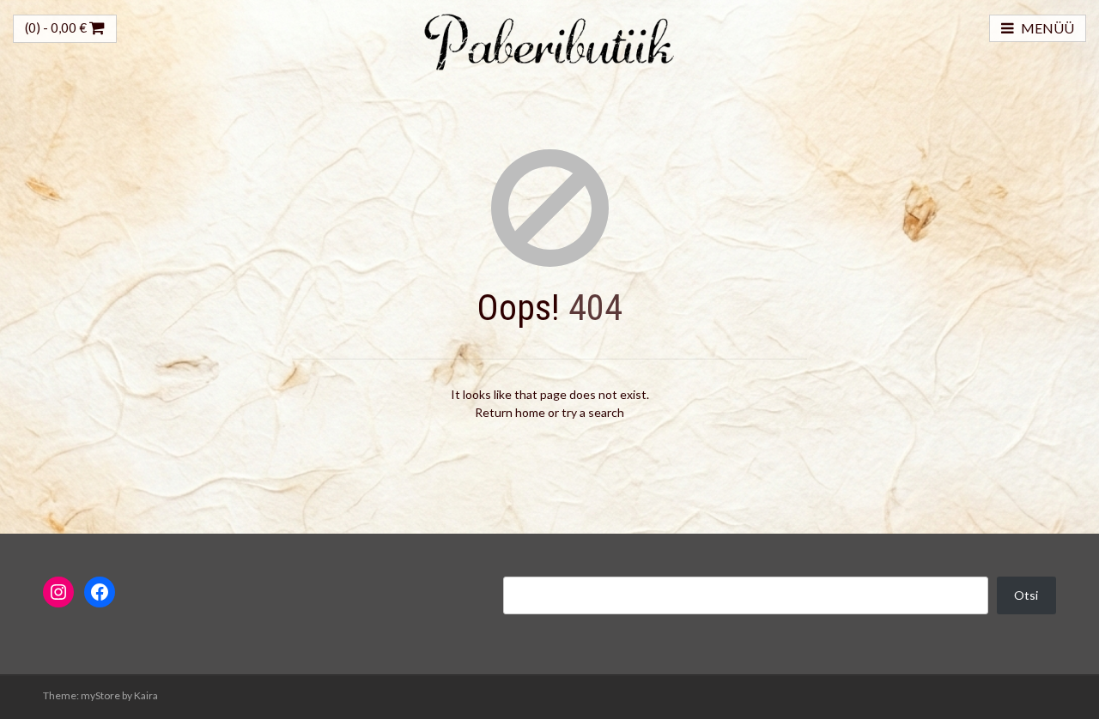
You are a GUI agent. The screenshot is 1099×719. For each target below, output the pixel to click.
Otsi (1026, 595)
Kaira (146, 695)
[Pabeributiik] (549, 40)
